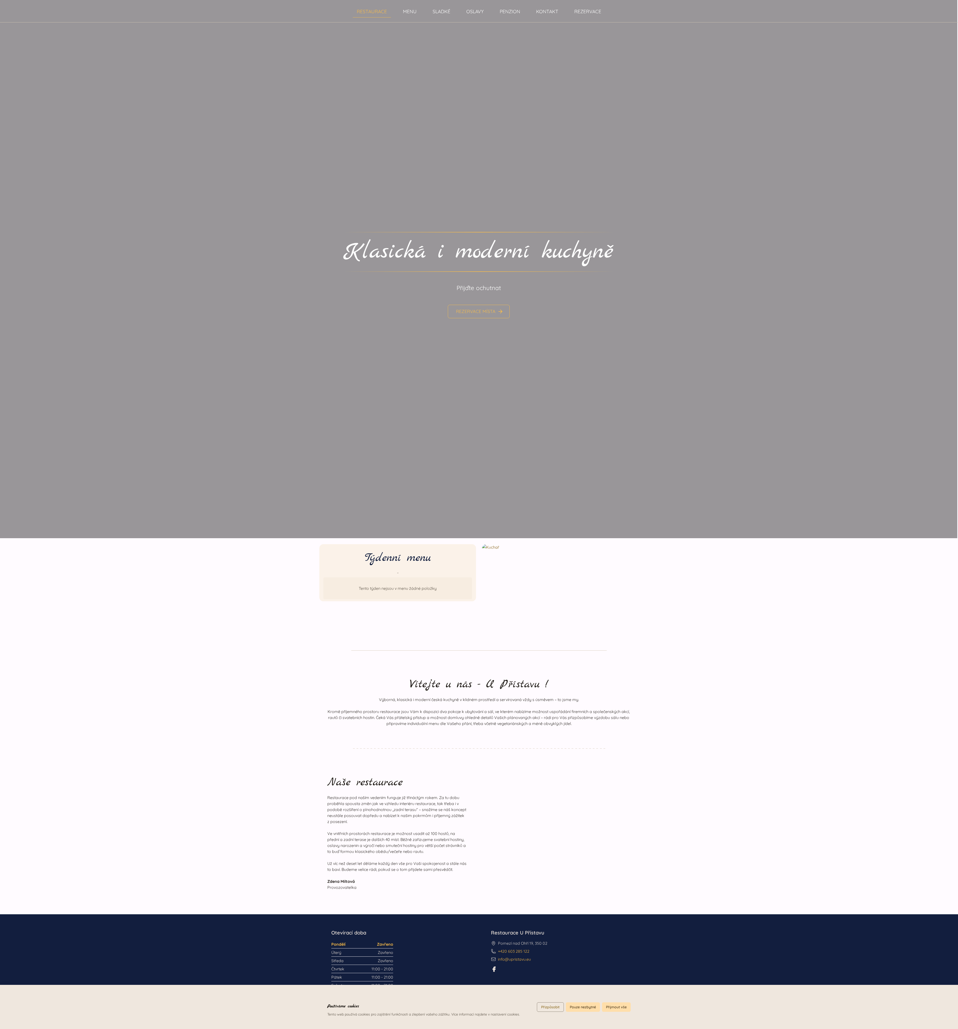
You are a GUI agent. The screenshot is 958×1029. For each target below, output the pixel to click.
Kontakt (547, 11)
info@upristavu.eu (514, 959)
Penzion (510, 11)
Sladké (441, 11)
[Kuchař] (560, 588)
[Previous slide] (9, 269)
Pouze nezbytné (583, 1007)
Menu (410, 11)
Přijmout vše (616, 1007)
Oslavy (475, 11)
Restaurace (372, 11)
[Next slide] (948, 269)
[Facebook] (494, 969)
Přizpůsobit (550, 1007)
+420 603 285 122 (513, 951)
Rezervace (587, 11)
